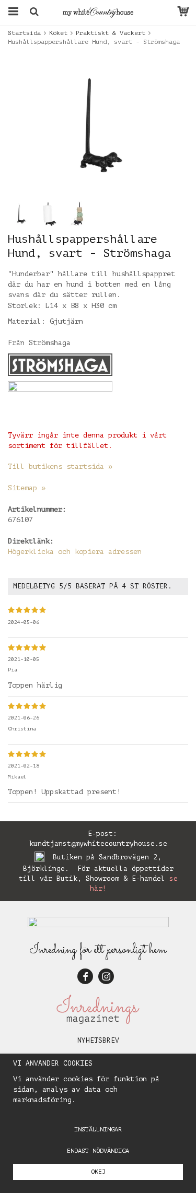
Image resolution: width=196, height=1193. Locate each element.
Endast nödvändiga (98, 1150)
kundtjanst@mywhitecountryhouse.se (98, 843)
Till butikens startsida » (60, 466)
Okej (98, 1171)
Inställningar (98, 1129)
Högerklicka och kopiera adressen (75, 552)
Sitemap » (26, 488)
